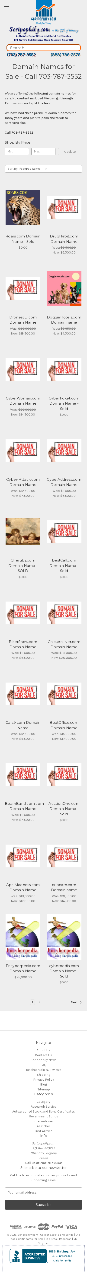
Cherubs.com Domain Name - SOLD (23, 565)
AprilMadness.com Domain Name (23, 887)
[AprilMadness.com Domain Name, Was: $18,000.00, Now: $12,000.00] (23, 856)
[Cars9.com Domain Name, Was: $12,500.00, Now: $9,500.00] (23, 694)
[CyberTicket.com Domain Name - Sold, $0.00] (64, 369)
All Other (43, 1126)
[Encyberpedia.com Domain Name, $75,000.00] (23, 937)
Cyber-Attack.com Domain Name (23, 482)
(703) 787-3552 (21, 54)
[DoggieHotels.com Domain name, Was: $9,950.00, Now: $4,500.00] (64, 288)
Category (43, 1102)
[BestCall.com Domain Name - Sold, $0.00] (64, 532)
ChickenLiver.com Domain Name (64, 644)
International (43, 1121)
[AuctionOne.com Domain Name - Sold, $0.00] (64, 775)
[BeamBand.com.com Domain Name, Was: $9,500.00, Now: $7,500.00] (23, 775)
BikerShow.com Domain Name (23, 644)
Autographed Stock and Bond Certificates (43, 1111)
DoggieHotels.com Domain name (64, 320)
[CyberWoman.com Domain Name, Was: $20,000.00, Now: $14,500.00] (23, 369)
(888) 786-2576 (65, 54)
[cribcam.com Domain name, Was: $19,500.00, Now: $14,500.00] (64, 856)
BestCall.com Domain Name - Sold (64, 565)
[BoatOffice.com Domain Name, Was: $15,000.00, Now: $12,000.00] (64, 694)
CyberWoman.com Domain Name (23, 401)
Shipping (43, 1075)
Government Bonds (43, 1116)
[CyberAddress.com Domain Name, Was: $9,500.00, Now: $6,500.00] (64, 451)
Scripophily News (44, 1060)
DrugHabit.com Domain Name (64, 239)
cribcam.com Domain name (64, 887)
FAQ (43, 1065)
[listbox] (34, 168)
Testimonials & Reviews (43, 1070)
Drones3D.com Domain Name (23, 320)
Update (70, 151)
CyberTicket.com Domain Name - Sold (64, 403)
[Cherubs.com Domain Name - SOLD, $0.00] (23, 532)
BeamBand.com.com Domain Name (23, 806)
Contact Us (43, 1055)
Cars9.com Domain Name (23, 725)
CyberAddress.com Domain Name (64, 482)
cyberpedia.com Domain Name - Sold (64, 971)
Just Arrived (43, 1131)
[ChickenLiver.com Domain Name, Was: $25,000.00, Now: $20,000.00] (64, 613)
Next (74, 1002)
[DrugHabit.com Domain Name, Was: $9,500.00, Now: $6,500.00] (64, 208)
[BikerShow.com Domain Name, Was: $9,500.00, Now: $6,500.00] (23, 613)
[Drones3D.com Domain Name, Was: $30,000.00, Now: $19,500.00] (23, 288)
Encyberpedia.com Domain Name (23, 968)
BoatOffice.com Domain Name (64, 725)
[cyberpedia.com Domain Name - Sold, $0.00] (64, 937)
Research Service (43, 1107)
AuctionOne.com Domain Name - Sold (64, 808)
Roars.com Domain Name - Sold (23, 239)
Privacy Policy (43, 1080)
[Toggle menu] (6, 6)
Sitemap (43, 1089)
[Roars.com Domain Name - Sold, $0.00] (23, 208)
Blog (43, 1084)
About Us (43, 1050)
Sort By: (13, 168)
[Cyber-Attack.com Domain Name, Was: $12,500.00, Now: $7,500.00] (23, 451)
